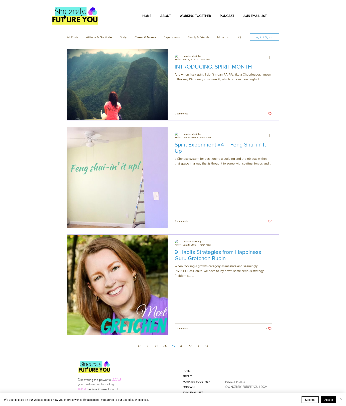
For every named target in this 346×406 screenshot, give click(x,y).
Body (123, 37)
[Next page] (198, 346)
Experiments (172, 37)
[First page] (139, 346)
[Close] (341, 399)
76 (181, 346)
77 (190, 346)
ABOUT (187, 376)
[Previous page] (147, 346)
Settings (310, 400)
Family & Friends (198, 37)
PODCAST (188, 387)
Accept (328, 400)
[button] (195, 15)
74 (165, 346)
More (220, 37)
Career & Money (145, 37)
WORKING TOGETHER (196, 381)
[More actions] (271, 57)
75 (173, 346)
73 (156, 346)
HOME (186, 370)
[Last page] (206, 346)
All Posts (72, 37)
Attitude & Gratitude (99, 37)
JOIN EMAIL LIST (192, 392)
